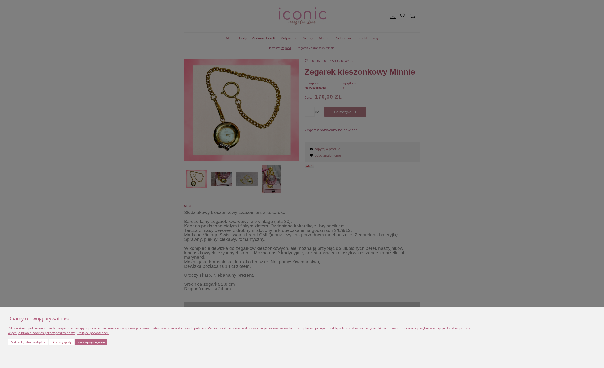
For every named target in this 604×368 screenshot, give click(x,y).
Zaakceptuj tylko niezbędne (27, 342)
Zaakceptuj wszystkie (91, 342)
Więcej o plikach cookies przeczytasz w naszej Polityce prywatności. (58, 333)
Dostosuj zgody (61, 342)
